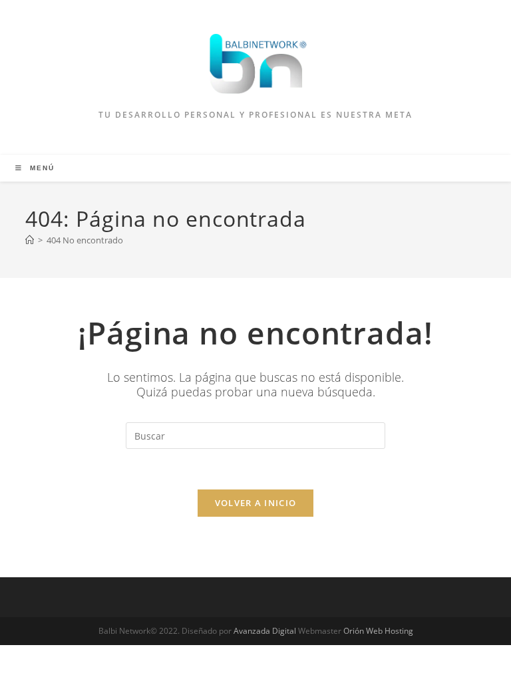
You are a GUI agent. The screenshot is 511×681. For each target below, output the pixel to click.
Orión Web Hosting (378, 630)
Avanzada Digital (265, 630)
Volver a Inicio (256, 503)
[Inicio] (29, 240)
